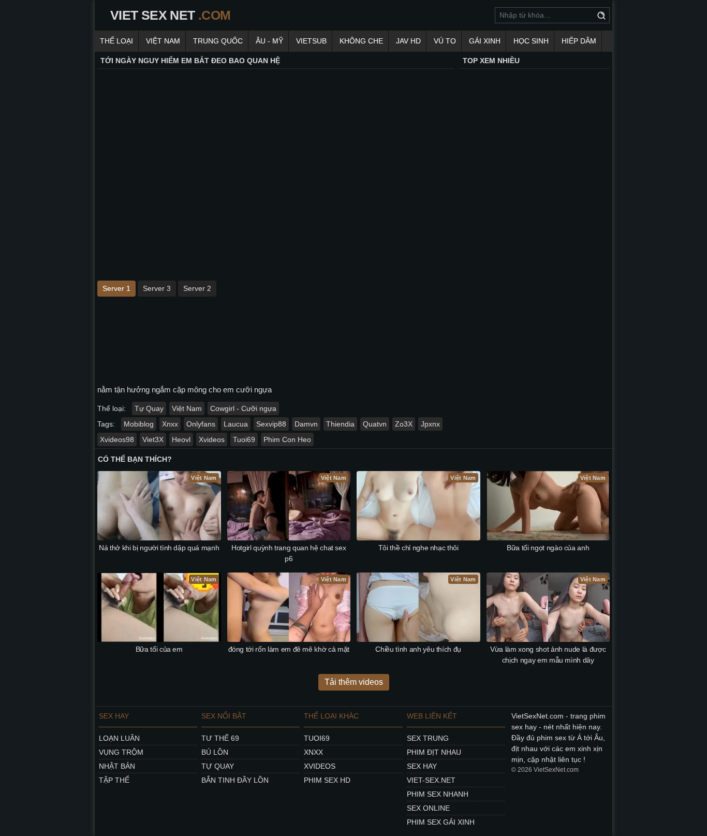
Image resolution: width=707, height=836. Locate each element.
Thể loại (116, 41)
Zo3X (404, 424)
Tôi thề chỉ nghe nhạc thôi (418, 548)
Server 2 (197, 288)
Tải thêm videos (354, 682)
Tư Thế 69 (220, 738)
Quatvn (375, 424)
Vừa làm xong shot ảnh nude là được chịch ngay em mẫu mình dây (548, 654)
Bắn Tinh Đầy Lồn (235, 780)
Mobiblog (139, 424)
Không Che (361, 41)
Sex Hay (422, 766)
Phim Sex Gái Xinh (441, 822)
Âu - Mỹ (269, 41)
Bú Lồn (214, 752)
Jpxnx (430, 424)
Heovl (181, 439)
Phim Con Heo (287, 439)
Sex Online (428, 808)
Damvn (306, 424)
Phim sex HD (327, 780)
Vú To (445, 41)
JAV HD (408, 41)
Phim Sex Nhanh (437, 794)
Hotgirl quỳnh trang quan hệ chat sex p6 (288, 553)
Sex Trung (428, 738)
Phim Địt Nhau (434, 752)
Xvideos (212, 439)
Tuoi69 (244, 439)
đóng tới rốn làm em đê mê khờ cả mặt (288, 649)
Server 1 (116, 288)
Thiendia (340, 424)
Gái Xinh (484, 41)
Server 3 (157, 288)
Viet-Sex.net (431, 780)
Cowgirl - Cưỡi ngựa (243, 408)
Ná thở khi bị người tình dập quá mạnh (159, 548)
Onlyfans (200, 424)
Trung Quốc (218, 41)
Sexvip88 (271, 424)
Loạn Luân (119, 738)
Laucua (236, 424)
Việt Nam (163, 41)
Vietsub (311, 41)
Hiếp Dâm (579, 41)
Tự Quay (149, 408)
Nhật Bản (117, 766)
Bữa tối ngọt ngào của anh (548, 548)
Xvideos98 (117, 439)
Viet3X (153, 439)
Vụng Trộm (121, 752)
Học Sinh (531, 41)
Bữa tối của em (159, 649)
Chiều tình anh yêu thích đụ (418, 649)
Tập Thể (114, 780)
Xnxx (170, 424)
